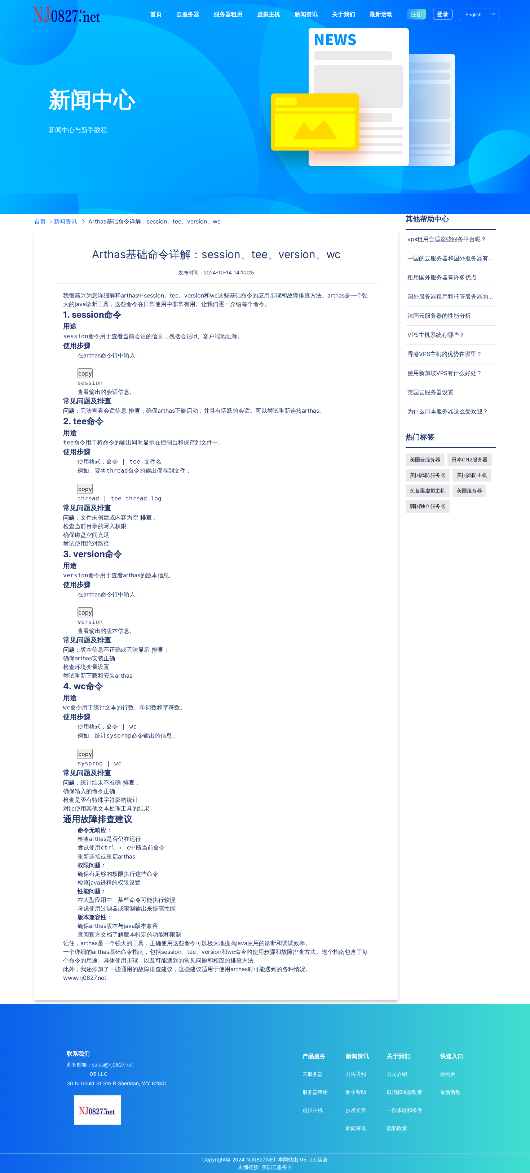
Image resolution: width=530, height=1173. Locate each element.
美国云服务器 (425, 459)
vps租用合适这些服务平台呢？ (446, 239)
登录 (443, 14)
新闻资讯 (306, 14)
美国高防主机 (472, 475)
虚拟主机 (268, 14)
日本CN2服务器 (469, 459)
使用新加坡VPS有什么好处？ (444, 373)
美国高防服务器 (427, 475)
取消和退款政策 (404, 1092)
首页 (156, 14)
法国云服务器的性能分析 (439, 315)
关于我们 (343, 14)
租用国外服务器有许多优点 (442, 277)
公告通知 (356, 1074)
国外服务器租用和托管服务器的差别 (453, 296)
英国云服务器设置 (430, 392)
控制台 (447, 1074)
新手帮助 (356, 1092)
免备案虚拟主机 (427, 490)
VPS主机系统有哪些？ (436, 334)
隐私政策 (397, 1128)
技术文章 (356, 1110)
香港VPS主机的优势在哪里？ (444, 353)
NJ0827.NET (261, 1159)
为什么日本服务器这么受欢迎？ (447, 411)
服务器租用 (228, 14)
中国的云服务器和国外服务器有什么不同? (460, 258)
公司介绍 (397, 1074)
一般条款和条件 (404, 1110)
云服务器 (187, 14)
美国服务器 (469, 490)
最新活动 (381, 14)
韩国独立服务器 (427, 506)
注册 (416, 14)
